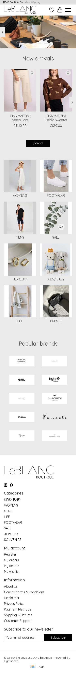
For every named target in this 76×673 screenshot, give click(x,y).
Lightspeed (11, 661)
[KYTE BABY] (54, 380)
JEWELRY (20, 279)
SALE (56, 237)
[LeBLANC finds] (21, 399)
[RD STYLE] (21, 436)
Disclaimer (11, 598)
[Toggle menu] (68, 10)
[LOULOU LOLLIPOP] (54, 399)
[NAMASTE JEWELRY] (54, 417)
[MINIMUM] (21, 417)
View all (38, 143)
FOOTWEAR (56, 195)
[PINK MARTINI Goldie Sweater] (56, 90)
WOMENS (20, 195)
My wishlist (12, 571)
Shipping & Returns (18, 615)
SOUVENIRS (12, 540)
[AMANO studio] (21, 362)
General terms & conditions (24, 592)
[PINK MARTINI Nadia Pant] (20, 90)
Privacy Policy (14, 604)
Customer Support (18, 621)
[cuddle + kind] (54, 362)
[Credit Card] (32, 667)
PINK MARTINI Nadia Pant (20, 118)
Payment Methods (17, 609)
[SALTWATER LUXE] (54, 436)
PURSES (56, 321)
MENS (20, 237)
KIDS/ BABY (55, 279)
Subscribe (58, 637)
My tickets (11, 566)
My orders (11, 560)
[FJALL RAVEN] (21, 380)
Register (10, 554)
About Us (11, 586)
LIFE (20, 321)
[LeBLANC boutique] (20, 10)
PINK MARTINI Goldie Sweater (56, 118)
